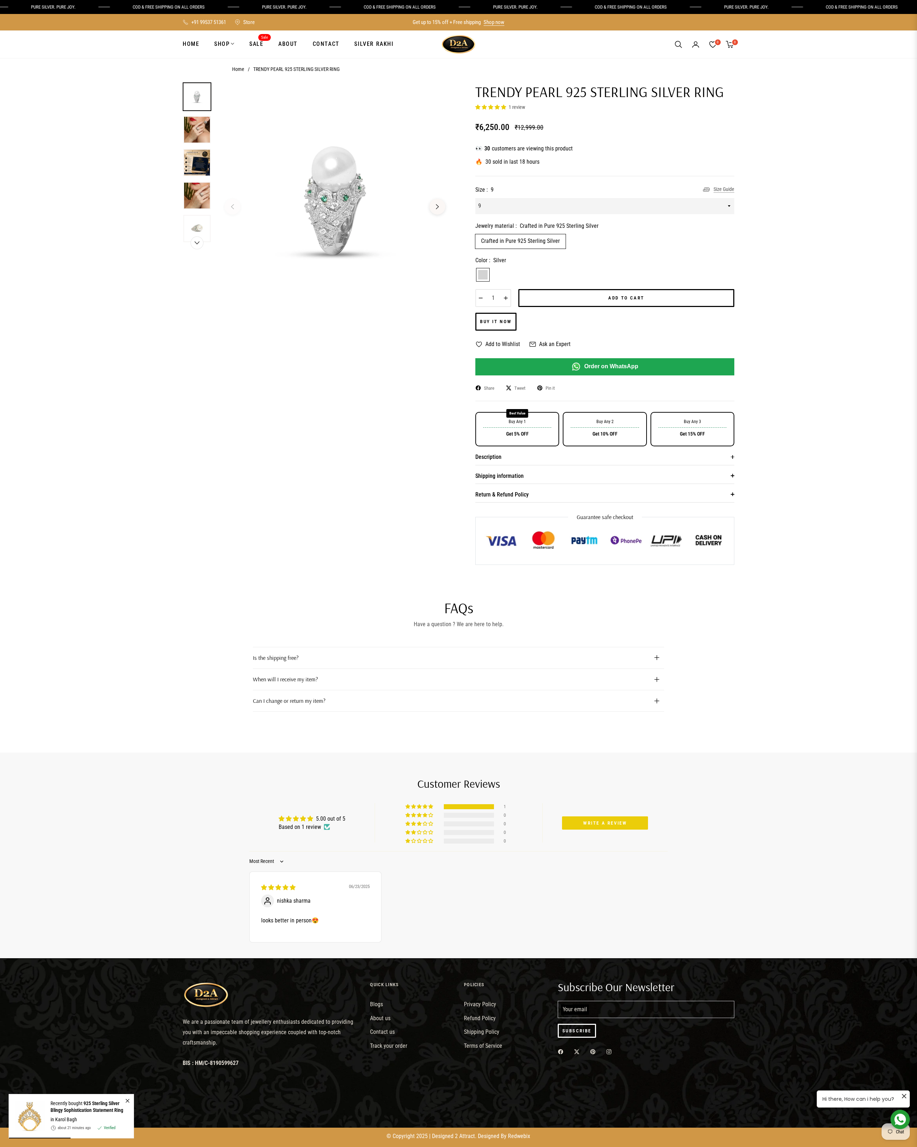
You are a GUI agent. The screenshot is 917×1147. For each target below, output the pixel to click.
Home (238, 69)
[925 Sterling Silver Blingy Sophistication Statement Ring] (27, 1116)
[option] (335, 201)
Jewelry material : (537, 225)
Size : (484, 189)
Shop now (494, 22)
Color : (490, 260)
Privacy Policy (480, 1004)
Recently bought (87, 1106)
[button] (678, 44)
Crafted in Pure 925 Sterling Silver (520, 240)
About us (380, 1018)
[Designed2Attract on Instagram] (610, 1051)
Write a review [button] (605, 823)
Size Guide (724, 189)
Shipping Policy (481, 1031)
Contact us (382, 1031)
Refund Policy (480, 1018)
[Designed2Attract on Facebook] (562, 1051)
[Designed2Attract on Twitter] (578, 1051)
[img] (278, 887)
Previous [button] (232, 207)
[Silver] (483, 274)
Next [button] (437, 207)
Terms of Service (483, 1045)
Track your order (388, 1045)
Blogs (376, 1004)
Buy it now (496, 321)
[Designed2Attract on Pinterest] (594, 1051)
